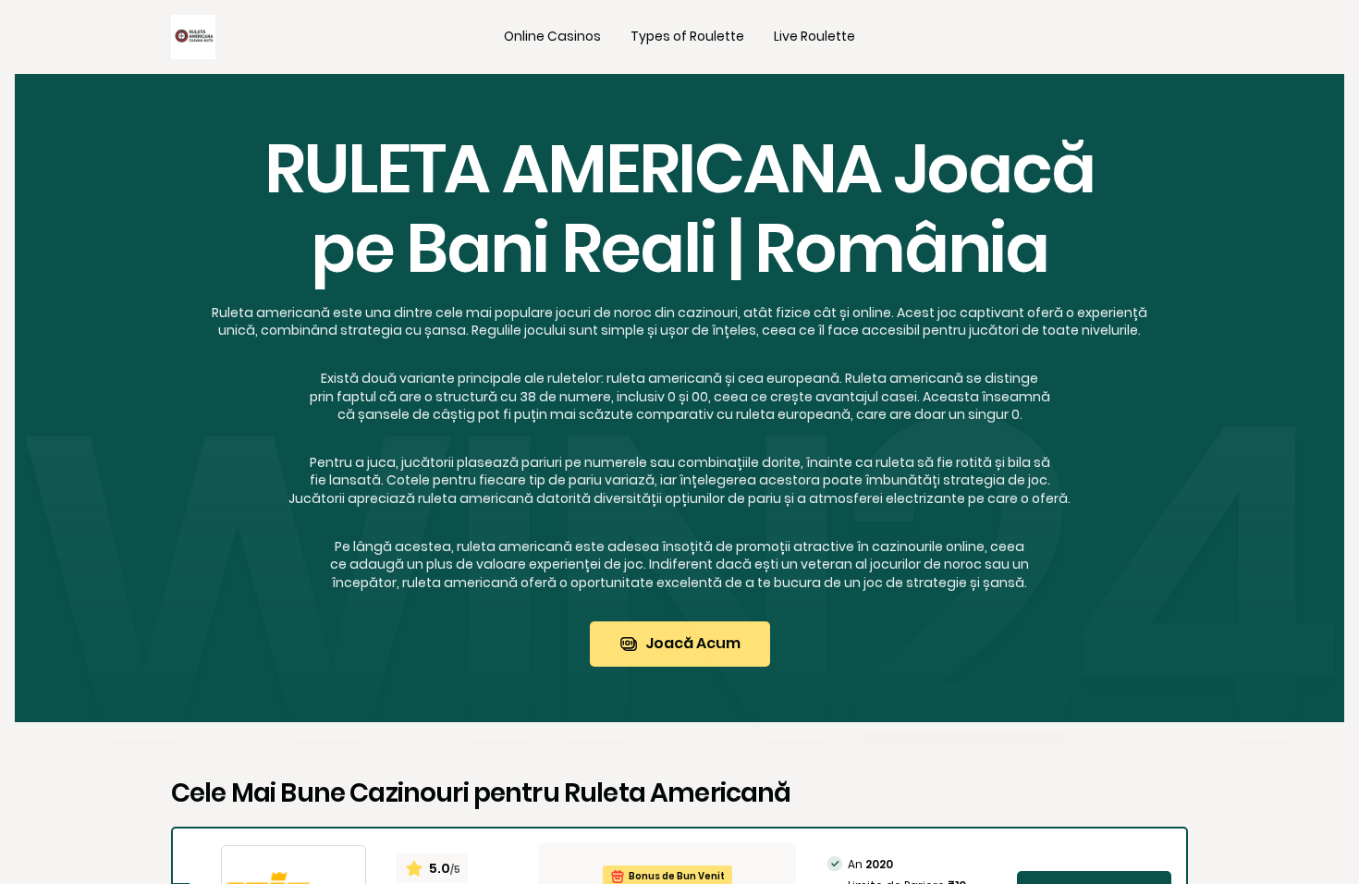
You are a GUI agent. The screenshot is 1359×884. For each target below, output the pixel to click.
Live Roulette (814, 36)
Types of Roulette (687, 36)
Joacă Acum (693, 643)
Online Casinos (552, 36)
